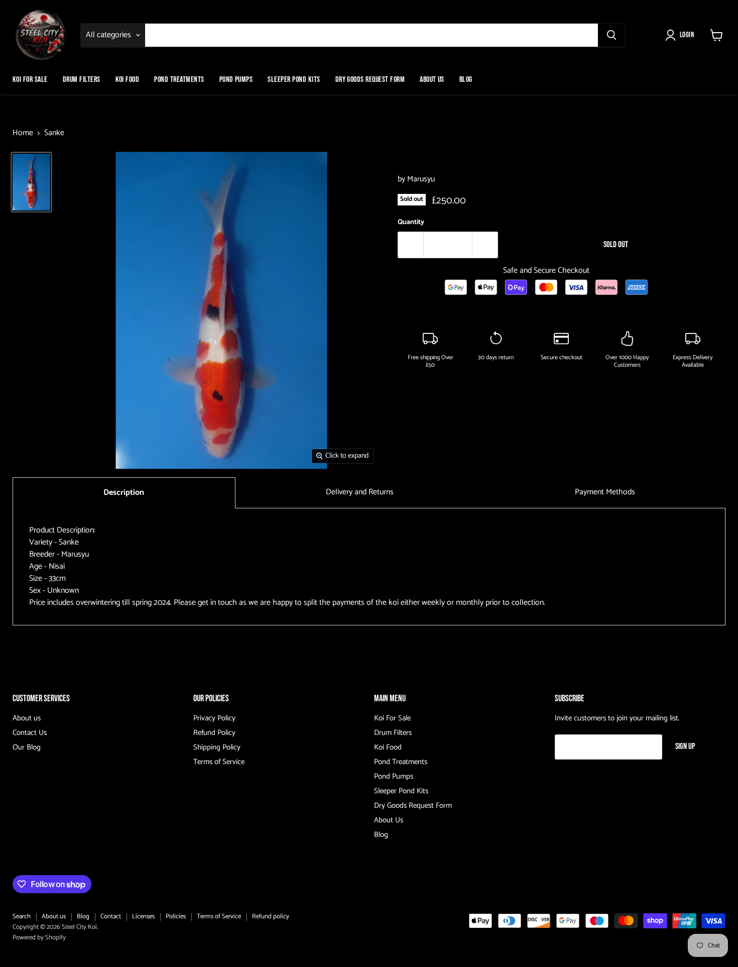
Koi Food (127, 79)
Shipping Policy (216, 747)
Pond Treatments (179, 79)
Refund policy (270, 916)
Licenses (143, 916)
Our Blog (27, 747)
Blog (465, 79)
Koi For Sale (30, 79)
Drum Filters (81, 79)
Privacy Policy (214, 718)
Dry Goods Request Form (370, 79)
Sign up (685, 746)
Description (123, 492)
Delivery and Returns (360, 492)
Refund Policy (214, 732)
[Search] (611, 35)
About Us (432, 79)
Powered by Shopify (39, 937)
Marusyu (421, 179)
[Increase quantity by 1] (485, 245)
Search (22, 916)
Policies (176, 916)
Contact (110, 916)
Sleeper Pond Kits (294, 79)
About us (27, 718)
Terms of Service (218, 762)
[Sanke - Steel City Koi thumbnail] (31, 182)
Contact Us (30, 732)
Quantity (411, 223)
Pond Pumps (236, 79)
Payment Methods (605, 492)
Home (23, 133)
